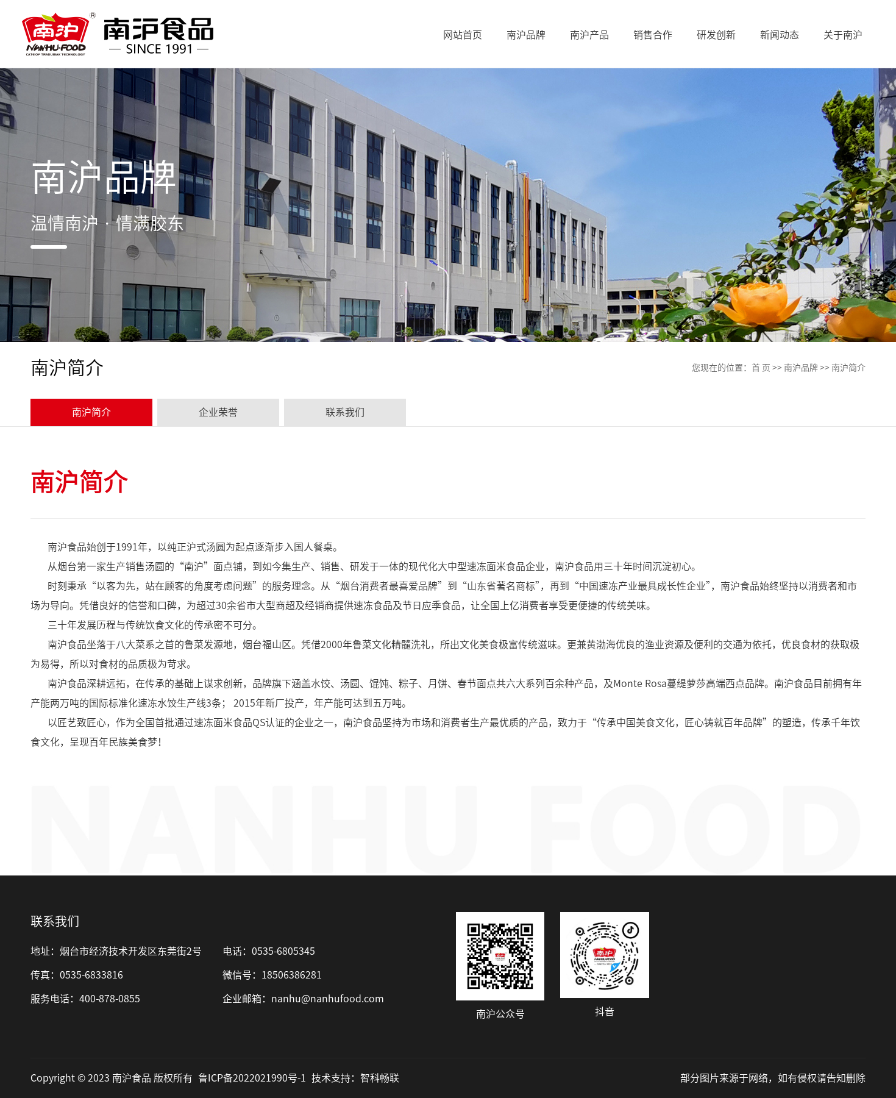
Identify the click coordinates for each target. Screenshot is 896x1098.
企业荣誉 (218, 412)
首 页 (761, 367)
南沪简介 (91, 412)
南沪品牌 (801, 367)
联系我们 (344, 412)
